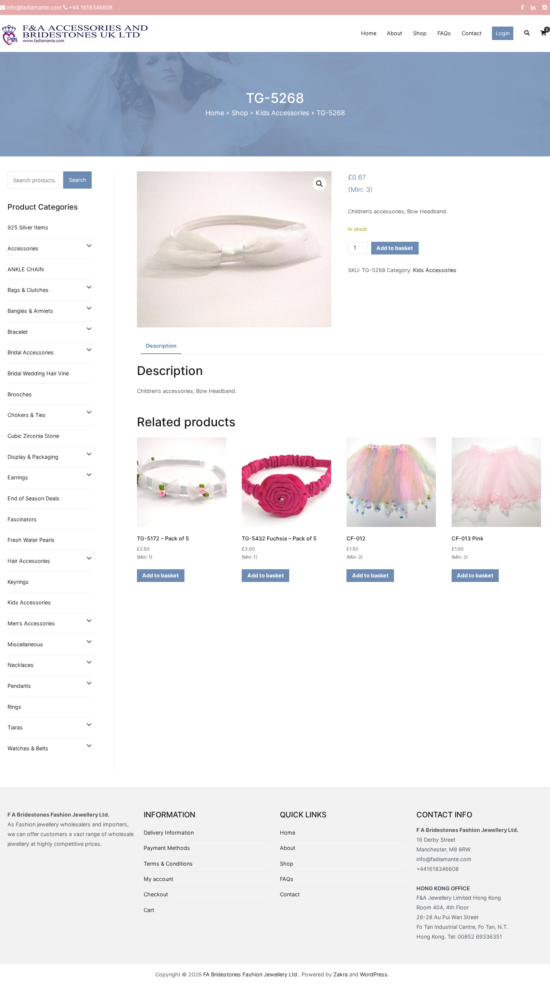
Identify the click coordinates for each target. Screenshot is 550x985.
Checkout (156, 894)
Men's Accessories (31, 623)
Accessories (23, 248)
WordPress (374, 974)
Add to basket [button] (160, 575)
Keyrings (18, 582)
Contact (472, 33)
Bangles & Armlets (30, 311)
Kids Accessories (282, 113)
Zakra (340, 974)
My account (158, 879)
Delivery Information (169, 832)
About (394, 33)
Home (368, 33)
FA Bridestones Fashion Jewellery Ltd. (251, 974)
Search (77, 180)
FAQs (444, 33)
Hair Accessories (28, 561)
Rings (14, 707)
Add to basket (394, 248)
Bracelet (17, 332)
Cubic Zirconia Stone (33, 436)
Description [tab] (161, 345)
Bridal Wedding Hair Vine (38, 373)
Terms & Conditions (168, 863)
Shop (420, 33)
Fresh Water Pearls (31, 540)
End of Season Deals (33, 498)
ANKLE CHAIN (25, 269)
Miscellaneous (25, 644)
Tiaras (15, 727)
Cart (149, 910)
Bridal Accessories (30, 352)
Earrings (17, 477)
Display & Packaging (32, 457)
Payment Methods (167, 848)
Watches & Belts (27, 748)
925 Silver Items (27, 227)
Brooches (19, 394)
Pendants (19, 686)
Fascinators (22, 519)
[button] (319, 183)
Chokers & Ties (26, 415)
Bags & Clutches (28, 290)
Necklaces (20, 665)
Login (503, 33)
